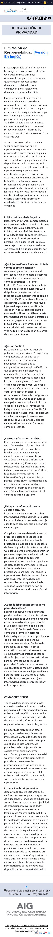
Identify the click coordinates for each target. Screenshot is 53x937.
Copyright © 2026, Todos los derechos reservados (26, 925)
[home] (26, 887)
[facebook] (29, 18)
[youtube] (49, 18)
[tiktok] (45, 18)
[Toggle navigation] (47, 10)
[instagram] (37, 18)
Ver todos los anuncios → (38, 2)
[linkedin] (41, 18)
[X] (33, 18)
